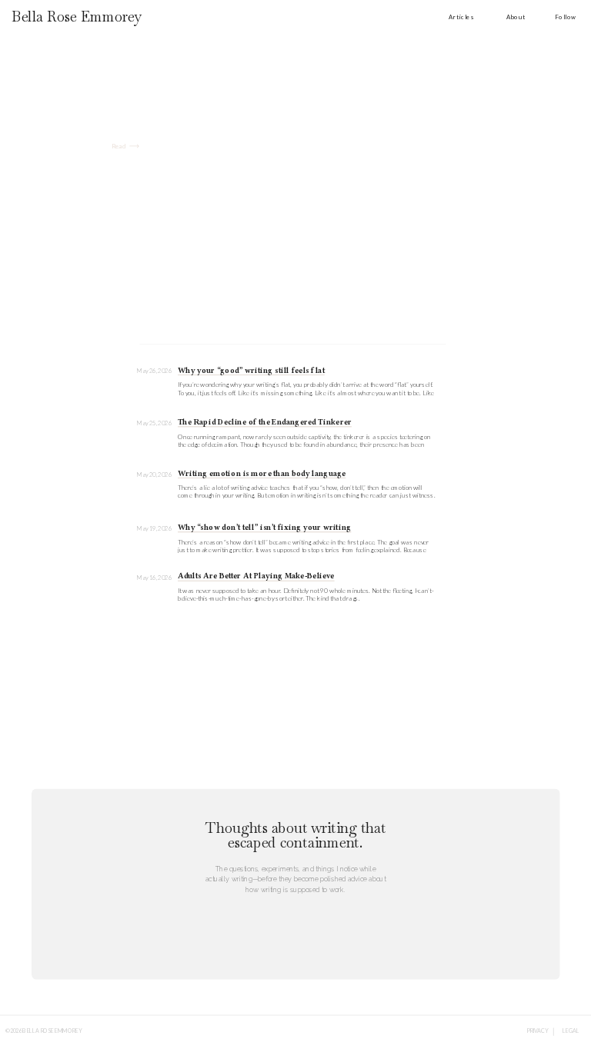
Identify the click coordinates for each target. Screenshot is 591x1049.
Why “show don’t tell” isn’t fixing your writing (264, 527)
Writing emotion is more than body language (262, 473)
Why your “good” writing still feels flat (251, 370)
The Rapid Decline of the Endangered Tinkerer (265, 422)
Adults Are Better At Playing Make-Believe (256, 576)
